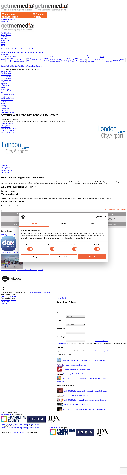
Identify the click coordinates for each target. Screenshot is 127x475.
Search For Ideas (6, 33)
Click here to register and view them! (38, 292)
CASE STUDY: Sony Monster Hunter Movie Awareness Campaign (84, 400)
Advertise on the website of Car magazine (76, 404)
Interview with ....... (83, 60)
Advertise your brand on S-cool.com (74, 365)
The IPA (73, 60)
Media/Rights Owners (105, 351)
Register (3, 54)
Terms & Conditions (7, 424)
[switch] (52, 249)
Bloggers (91, 61)
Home (3, 59)
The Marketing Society (68, 60)
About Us (4, 105)
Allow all (92, 257)
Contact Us (4, 110)
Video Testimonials (108, 60)
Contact (31, 424)
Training (3, 44)
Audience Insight (58, 60)
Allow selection (63, 257)
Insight (3, 42)
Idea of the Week (16, 49)
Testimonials (116, 60)
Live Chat (4, 303)
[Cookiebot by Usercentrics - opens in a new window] (97, 217)
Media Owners (5, 40)
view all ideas (61, 382)
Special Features (27, 49)
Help (20, 424)
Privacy (16, 424)
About (3, 45)
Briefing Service (6, 35)
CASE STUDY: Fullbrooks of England (75, 396)
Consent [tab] (34, 223)
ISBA (63, 60)
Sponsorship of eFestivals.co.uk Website (76, 374)
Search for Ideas (6, 49)
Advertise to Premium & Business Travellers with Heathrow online (84, 360)
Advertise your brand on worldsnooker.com (77, 370)
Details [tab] (63, 223)
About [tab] (93, 223)
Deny (35, 257)
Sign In (8, 54)
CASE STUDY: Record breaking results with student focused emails (84, 409)
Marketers (4, 36)
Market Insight (52, 60)
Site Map (25, 424)
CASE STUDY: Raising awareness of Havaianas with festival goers (84, 378)
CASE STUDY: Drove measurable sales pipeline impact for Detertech (85, 391)
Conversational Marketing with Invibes (22, 270)
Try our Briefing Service (8, 296)
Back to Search (61, 298)
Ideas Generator (37, 49)
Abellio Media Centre (77, 60)
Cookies (36, 424)
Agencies (4, 38)
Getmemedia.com (61, 343)
